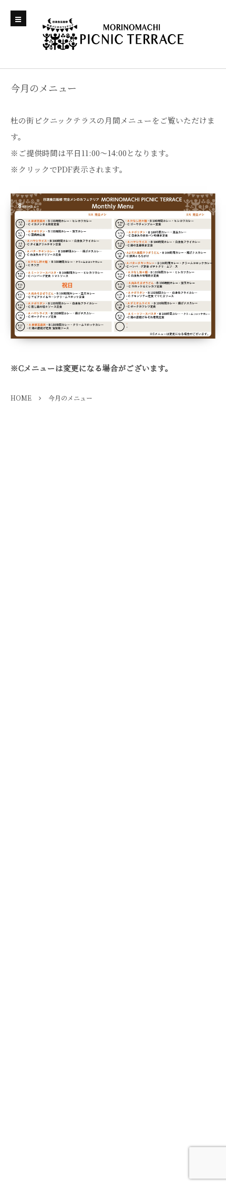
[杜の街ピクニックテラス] (113, 34)
